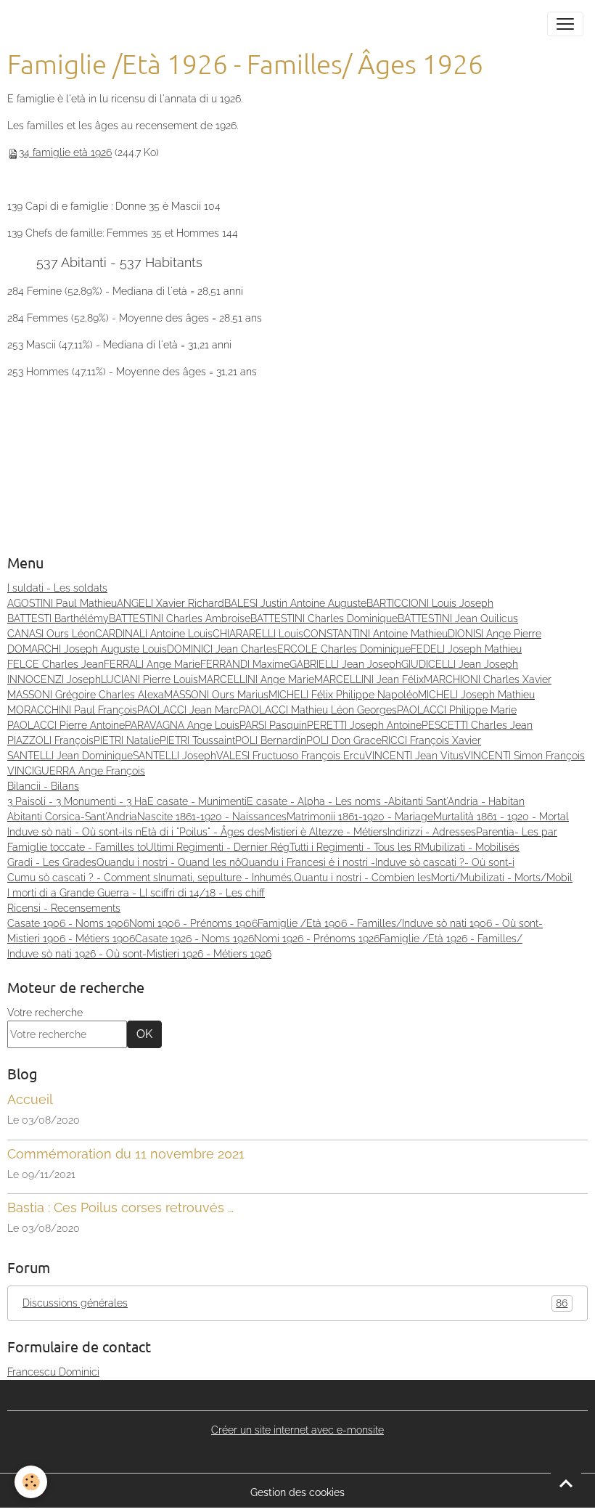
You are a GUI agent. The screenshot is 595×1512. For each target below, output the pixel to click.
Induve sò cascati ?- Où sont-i (444, 862)
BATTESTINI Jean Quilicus (458, 618)
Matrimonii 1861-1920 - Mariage (360, 816)
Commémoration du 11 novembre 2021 (126, 1153)
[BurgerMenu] (565, 24)
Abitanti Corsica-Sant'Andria (72, 816)
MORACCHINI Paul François (72, 710)
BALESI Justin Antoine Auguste (295, 603)
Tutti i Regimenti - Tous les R (355, 847)
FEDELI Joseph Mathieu (466, 649)
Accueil (30, 1099)
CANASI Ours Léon (51, 633)
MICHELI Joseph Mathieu (476, 694)
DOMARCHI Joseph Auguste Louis (87, 649)
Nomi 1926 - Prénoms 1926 (316, 938)
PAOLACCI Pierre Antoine (66, 725)
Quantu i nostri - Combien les (362, 877)
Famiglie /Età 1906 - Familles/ (330, 923)
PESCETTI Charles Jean (477, 725)
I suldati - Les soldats (57, 588)
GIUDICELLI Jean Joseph (459, 664)
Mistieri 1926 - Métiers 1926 (209, 954)
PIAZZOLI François (50, 740)
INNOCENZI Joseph (54, 679)
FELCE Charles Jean (55, 664)
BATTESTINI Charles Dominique (324, 618)
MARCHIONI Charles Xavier (487, 679)
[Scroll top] (566, 1483)
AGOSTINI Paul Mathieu (62, 603)
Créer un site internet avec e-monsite (297, 1430)
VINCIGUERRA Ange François (76, 771)
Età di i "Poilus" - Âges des (203, 832)
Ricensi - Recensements (63, 908)
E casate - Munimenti (197, 801)
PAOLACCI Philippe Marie (457, 710)
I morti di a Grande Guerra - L (76, 893)
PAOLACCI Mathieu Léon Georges (318, 710)
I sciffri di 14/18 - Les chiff (205, 893)
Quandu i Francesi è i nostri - (308, 862)
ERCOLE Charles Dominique (344, 649)
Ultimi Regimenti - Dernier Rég (218, 847)
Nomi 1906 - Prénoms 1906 (193, 923)
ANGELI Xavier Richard (170, 603)
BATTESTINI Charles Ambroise (179, 618)
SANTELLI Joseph (174, 755)
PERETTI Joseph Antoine (364, 725)
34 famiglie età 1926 (65, 152)
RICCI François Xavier (431, 740)
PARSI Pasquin (273, 725)
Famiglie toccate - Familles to (76, 847)
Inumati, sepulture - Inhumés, (226, 877)
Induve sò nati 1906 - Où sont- (472, 923)
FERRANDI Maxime (245, 664)
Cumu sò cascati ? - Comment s (82, 877)
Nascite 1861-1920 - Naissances (212, 816)
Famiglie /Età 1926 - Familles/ (450, 938)
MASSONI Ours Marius (216, 694)
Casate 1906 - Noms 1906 (68, 923)
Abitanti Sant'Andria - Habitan (456, 801)
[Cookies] (31, 1482)
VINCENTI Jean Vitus (414, 755)
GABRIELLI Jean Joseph (345, 664)
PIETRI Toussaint (197, 740)
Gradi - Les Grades (52, 862)
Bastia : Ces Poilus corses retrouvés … (120, 1207)
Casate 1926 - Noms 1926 (194, 938)
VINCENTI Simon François (524, 755)
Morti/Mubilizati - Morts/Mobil (502, 877)
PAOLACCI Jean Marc (188, 710)
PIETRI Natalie (127, 740)
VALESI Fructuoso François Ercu (290, 755)
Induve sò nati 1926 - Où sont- (77, 954)
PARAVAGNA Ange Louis (182, 725)
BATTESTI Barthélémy (58, 618)
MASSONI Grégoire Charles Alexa (85, 694)
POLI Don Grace (344, 740)
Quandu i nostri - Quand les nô (169, 862)
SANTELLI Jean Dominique (70, 755)
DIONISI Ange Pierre (494, 633)
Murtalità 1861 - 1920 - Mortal (501, 816)
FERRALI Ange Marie (152, 664)
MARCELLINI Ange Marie (256, 679)
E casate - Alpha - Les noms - (317, 801)
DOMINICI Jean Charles (222, 649)
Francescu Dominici (53, 1372)
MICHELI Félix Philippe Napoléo (343, 694)
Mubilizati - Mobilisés (470, 847)
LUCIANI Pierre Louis (149, 679)
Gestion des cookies (297, 1492)
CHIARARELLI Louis (258, 633)
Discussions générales (294, 1303)
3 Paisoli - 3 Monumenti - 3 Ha (77, 801)
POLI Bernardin (270, 740)
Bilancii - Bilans (43, 786)
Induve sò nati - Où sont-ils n (74, 832)
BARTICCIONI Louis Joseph (429, 603)
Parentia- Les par (516, 832)
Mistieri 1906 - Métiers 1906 (71, 938)
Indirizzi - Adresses (431, 832)
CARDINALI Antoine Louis (154, 633)
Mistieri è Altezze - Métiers (326, 832)
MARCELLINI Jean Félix (369, 679)
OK (144, 1034)
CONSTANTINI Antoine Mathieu (375, 633)
